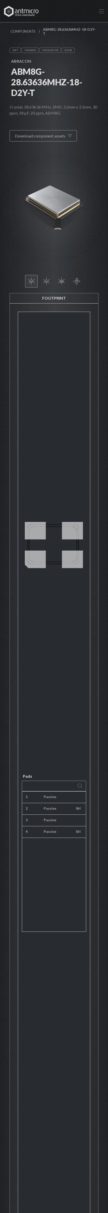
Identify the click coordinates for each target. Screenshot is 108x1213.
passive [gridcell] (50, 797)
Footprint (54, 298)
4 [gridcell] (27, 831)
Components (23, 31)
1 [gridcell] (27, 797)
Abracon (21, 61)
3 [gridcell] (27, 820)
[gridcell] (79, 797)
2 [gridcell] (27, 808)
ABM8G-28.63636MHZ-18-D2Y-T (46, 82)
